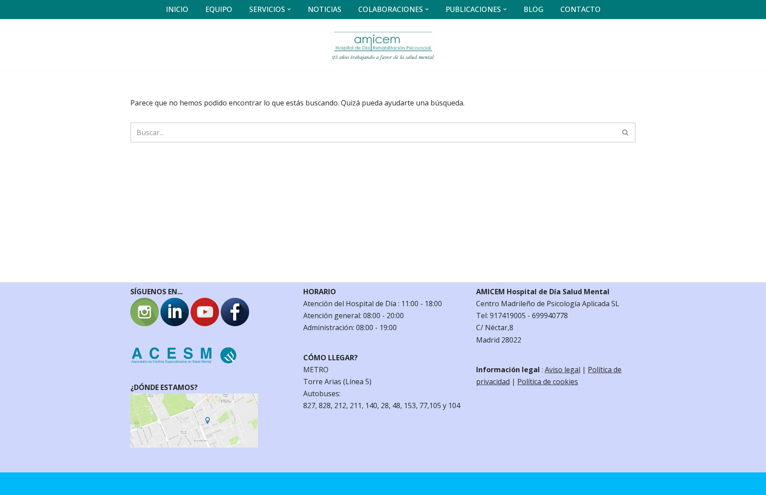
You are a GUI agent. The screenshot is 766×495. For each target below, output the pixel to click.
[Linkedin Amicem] (174, 323)
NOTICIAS (324, 9)
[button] (289, 9)
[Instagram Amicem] (144, 323)
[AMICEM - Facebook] (235, 323)
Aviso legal (562, 369)
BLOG (533, 9)
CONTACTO (580, 9)
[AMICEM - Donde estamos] (194, 445)
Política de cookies (547, 381)
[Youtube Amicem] (205, 323)
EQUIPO (218, 9)
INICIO (177, 9)
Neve (139, 483)
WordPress (237, 483)
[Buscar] (626, 132)
